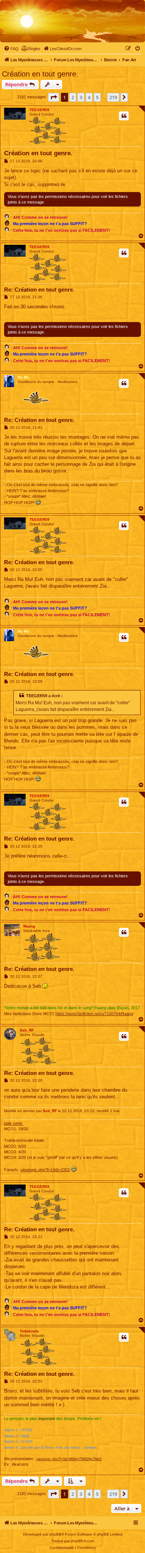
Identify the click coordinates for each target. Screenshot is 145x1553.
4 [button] (89, 97)
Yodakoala (29, 1331)
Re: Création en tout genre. (39, 289)
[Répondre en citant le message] (124, 115)
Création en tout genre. (40, 74)
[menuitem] (11, 48)
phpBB (55, 1534)
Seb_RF (27, 1030)
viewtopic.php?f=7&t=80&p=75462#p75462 (69, 1459)
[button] (53, 97)
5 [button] (97, 97)
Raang (29, 926)
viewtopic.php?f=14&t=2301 (45, 1169)
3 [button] (81, 97)
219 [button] (113, 97)
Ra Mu (23, 377)
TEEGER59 (39, 110)
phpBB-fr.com (82, 1541)
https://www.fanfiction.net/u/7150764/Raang (94, 1013)
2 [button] (72, 97)
